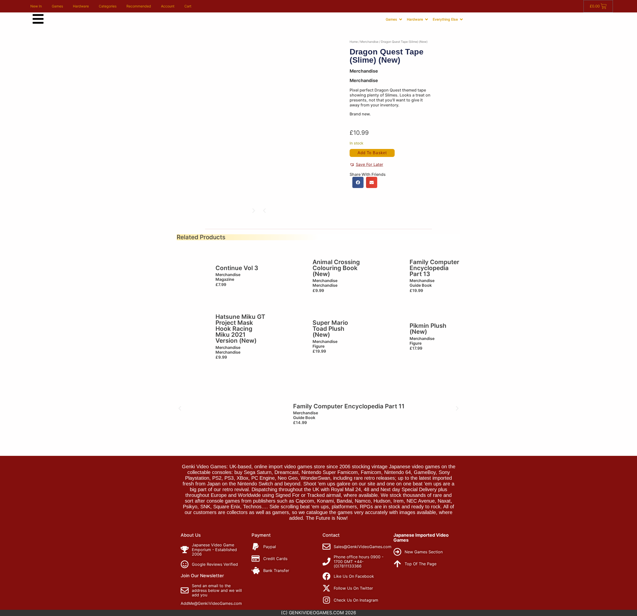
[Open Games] (400, 19)
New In (36, 6)
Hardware (81, 6)
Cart (187, 6)
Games (57, 6)
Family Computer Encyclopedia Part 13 (434, 268)
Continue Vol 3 (236, 268)
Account (167, 6)
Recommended (138, 6)
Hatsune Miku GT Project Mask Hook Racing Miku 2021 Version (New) (240, 328)
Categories (107, 6)
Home (354, 42)
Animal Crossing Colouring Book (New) (336, 268)
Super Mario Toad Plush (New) (330, 328)
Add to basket (372, 153)
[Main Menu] (38, 19)
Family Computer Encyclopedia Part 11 (349, 406)
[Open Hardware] (426, 19)
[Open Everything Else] (461, 19)
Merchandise (369, 42)
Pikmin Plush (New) (428, 328)
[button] (264, 211)
